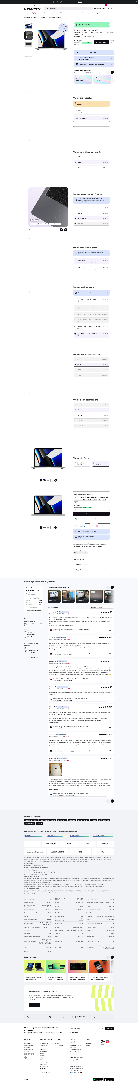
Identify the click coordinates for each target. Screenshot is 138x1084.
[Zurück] (41, 480)
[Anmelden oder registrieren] (108, 8)
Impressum (73, 1064)
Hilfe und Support (44, 1062)
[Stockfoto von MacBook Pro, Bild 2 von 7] (28, 44)
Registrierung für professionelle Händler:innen (44, 1045)
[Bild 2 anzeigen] (48, 480)
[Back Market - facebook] (32, 1054)
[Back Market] (32, 9)
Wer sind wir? (27, 1043)
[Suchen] (45, 8)
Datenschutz (73, 1054)
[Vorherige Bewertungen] (108, 801)
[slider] (25, 625)
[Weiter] (55, 480)
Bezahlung (42, 1053)
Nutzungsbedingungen (76, 1045)
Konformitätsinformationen (104, 523)
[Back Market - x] (25, 1057)
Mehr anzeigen (53, 722)
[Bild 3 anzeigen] (52, 480)
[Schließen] (136, 2)
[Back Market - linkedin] (29, 1054)
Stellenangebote (28, 1045)
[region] (94, 79)
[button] (63, 28)
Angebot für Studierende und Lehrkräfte (28, 1049)
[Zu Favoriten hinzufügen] (112, 42)
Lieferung (42, 1055)
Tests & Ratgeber (44, 1064)
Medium (88, 1045)
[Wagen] (112, 8)
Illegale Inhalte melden (75, 1066)
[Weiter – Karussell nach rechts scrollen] (112, 72)
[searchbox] (69, 8)
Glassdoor (88, 1043)
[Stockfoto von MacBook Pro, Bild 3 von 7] (28, 53)
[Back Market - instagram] (25, 1054)
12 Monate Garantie (75, 1052)
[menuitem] (47, 13)
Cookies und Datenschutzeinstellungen (76, 1056)
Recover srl (87, 523)
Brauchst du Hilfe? (99, 8)
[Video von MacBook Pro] (28, 35)
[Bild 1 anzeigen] (29, 229)
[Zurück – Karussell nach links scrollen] (108, 72)
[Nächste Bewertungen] (112, 801)
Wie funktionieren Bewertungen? (34, 610)
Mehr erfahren (98, 546)
